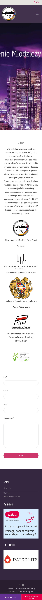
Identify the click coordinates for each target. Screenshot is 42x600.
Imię (5, 377)
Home (9, 588)
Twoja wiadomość (8, 418)
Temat (5, 404)
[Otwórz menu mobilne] (37, 14)
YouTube (7, 493)
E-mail (5, 391)
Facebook (7, 488)
